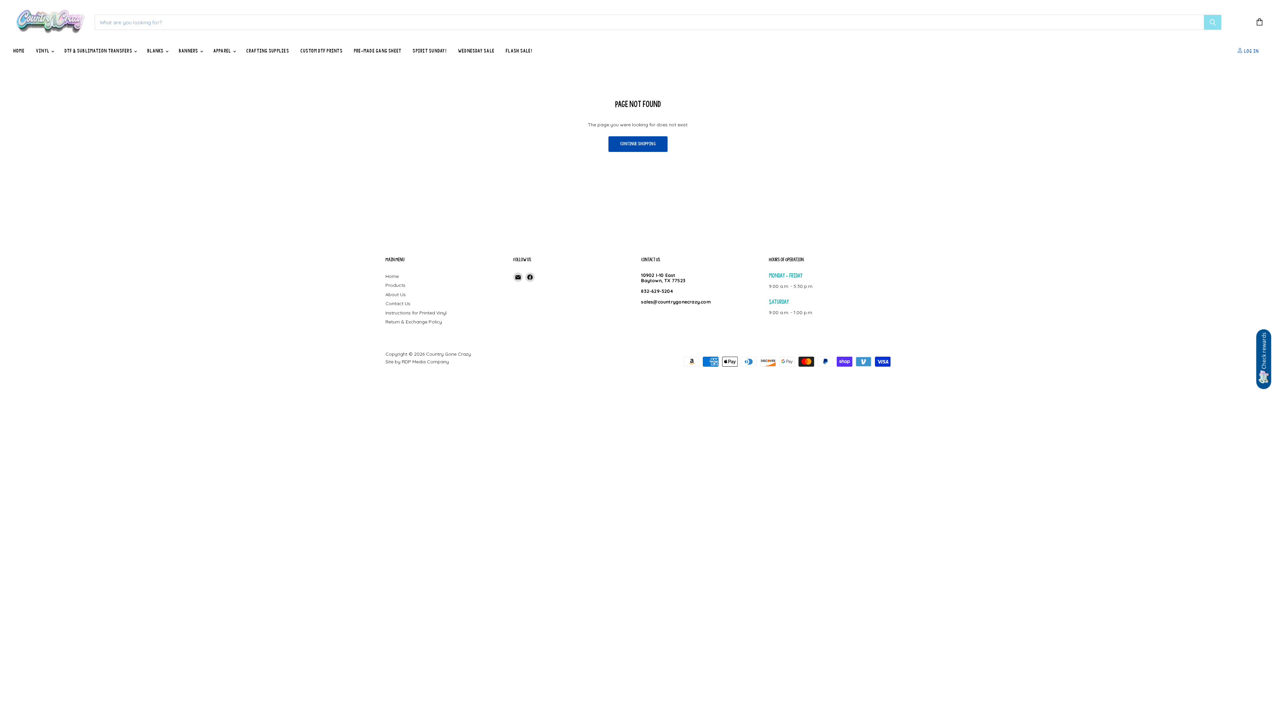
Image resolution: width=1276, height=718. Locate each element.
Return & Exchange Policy (413, 322)
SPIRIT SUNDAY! (429, 51)
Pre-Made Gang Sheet (378, 51)
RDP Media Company (425, 362)
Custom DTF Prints (321, 51)
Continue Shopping (638, 144)
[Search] (1213, 22)
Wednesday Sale (476, 51)
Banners (189, 51)
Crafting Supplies (267, 51)
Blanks (156, 51)
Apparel (222, 51)
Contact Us (397, 303)
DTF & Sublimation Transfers (98, 51)
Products (395, 285)
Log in (1251, 51)
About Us (395, 295)
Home (19, 51)
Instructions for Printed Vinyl (416, 313)
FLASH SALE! (519, 51)
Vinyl (43, 51)
